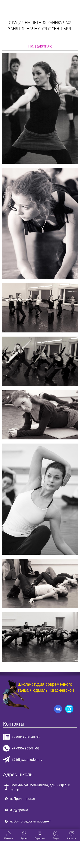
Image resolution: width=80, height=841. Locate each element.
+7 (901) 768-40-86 (26, 736)
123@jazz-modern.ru (27, 759)
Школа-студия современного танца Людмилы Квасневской (46, 687)
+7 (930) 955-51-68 (26, 748)
